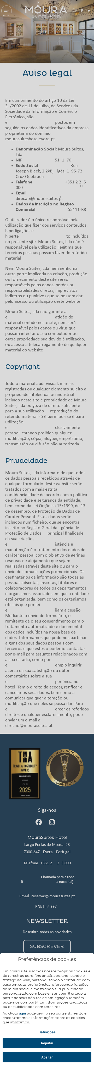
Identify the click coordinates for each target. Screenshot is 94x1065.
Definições (47, 1032)
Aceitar (47, 1057)
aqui (22, 1013)
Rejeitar (47, 1043)
